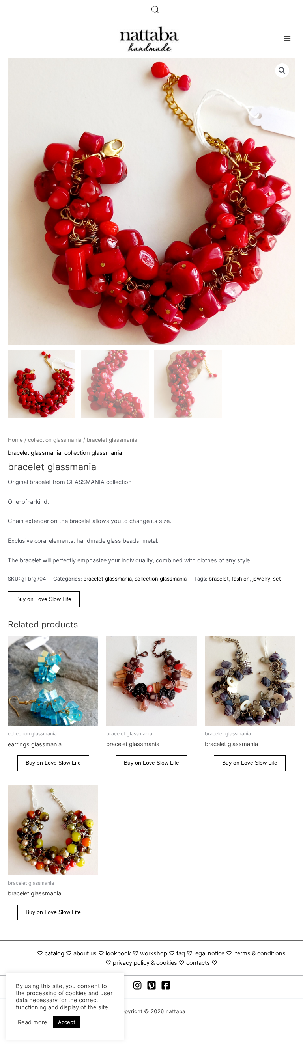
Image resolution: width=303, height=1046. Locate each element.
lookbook (118, 953)
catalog (54, 953)
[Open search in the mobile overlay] (155, 10)
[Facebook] (165, 985)
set (277, 578)
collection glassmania (55, 440)
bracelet (219, 578)
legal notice (209, 953)
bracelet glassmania (34, 452)
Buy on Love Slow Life (43, 599)
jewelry (261, 578)
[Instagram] (137, 985)
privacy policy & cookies (145, 962)
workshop (154, 953)
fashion (241, 578)
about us (85, 953)
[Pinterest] (151, 985)
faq (180, 953)
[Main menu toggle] (287, 39)
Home (15, 440)
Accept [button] (66, 1022)
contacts (198, 962)
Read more (32, 1022)
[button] (282, 70)
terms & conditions (260, 953)
